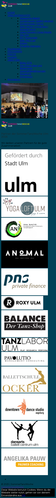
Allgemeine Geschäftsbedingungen (33, 70)
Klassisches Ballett (30, 18)
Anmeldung (13, 79)
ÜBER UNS (13, 60)
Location (12, 57)
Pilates (23, 43)
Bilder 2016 (26, 62)
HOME (11, 12)
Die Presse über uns (31, 65)
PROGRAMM (14, 51)
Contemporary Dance (31, 23)
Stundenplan (14, 48)
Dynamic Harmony (30, 46)
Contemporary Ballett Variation (36, 21)
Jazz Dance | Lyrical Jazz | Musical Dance (34, 28)
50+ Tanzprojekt (28, 37)
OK (23, 495)
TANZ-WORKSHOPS (18, 15)
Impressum (26, 76)
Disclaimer (25, 74)
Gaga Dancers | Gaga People (35, 32)
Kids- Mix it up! (27, 40)
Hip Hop (24, 35)
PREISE (11, 54)
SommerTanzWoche (12, 487)
